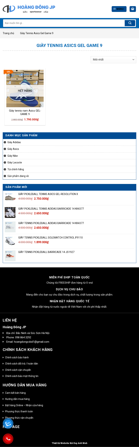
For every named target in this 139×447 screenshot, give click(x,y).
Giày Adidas (14, 142)
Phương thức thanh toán (19, 411)
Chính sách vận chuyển (18, 369)
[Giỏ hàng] (133, 9)
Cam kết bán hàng (15, 392)
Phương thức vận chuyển (19, 417)
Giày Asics (13, 148)
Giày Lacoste (14, 162)
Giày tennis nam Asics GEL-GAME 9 (25, 112)
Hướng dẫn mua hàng (17, 399)
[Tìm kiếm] (130, 23)
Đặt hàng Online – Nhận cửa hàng (24, 405)
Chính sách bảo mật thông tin (21, 376)
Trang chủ (8, 33)
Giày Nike (12, 155)
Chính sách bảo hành (17, 357)
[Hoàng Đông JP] (29, 9)
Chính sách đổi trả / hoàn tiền (21, 363)
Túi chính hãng (15, 169)
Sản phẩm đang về (18, 176)
